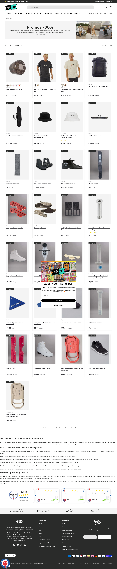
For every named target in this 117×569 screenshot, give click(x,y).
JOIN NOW (58, 300)
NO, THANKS (58, 305)
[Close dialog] (75, 263)
